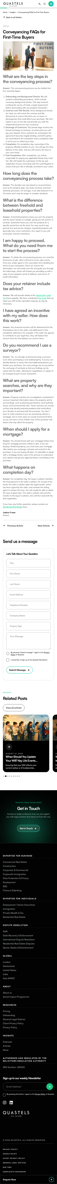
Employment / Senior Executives (19, 904)
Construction (9, 866)
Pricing (6, 1011)
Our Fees (7, 1167)
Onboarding (9, 1015)
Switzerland (9, 966)
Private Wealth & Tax (13, 913)
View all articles (14, 707)
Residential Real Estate (14, 917)
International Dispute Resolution (19, 939)
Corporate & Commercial (15, 870)
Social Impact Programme (16, 996)
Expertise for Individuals (19, 898)
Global (7, 956)
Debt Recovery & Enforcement (18, 935)
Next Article (44, 525)
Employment (9, 882)
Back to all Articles (14, 17)
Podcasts (7, 1041)
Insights (13, 12)
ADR (5, 931)
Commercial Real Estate (15, 862)
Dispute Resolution (15, 925)
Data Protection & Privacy (16, 878)
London (6, 962)
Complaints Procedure (14, 1172)
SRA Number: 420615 (14, 1067)
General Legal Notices (14, 1019)
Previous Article (15, 525)
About (7, 986)
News (5, 1050)
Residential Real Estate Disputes (19, 943)
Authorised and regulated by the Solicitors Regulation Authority (25, 1059)
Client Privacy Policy (13, 1023)
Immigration (9, 908)
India (5, 974)
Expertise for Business (18, 856)
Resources (9, 1005)
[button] (4, 776)
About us (7, 992)
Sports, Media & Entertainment (18, 947)
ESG (5, 886)
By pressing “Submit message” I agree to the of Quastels (30, 653)
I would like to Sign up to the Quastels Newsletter (29, 660)
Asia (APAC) (9, 978)
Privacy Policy (10, 1027)
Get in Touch (26, 828)
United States (9, 970)
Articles (7, 1045)
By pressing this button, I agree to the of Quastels (30, 1094)
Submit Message (17, 670)
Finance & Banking (12, 890)
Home (5, 12)
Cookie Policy (10, 1154)
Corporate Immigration (14, 874)
